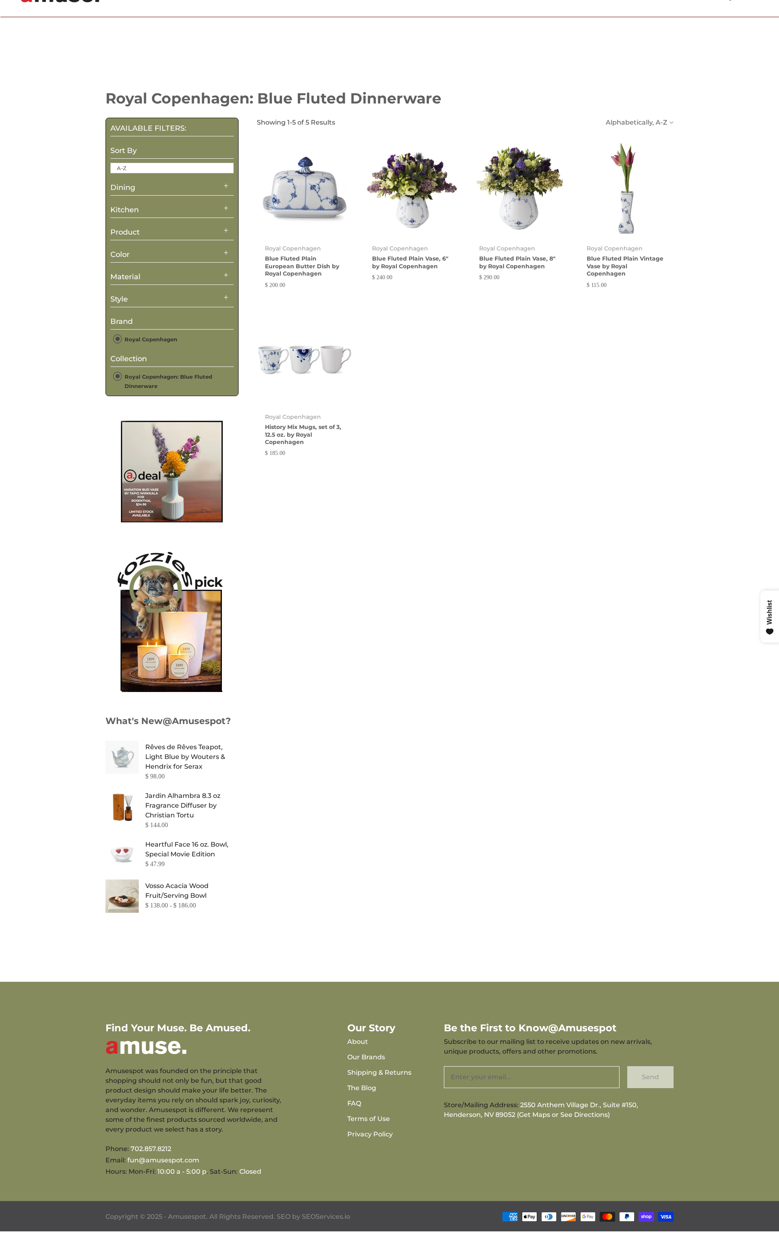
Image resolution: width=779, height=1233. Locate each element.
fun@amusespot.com (163, 1160)
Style (119, 299)
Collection (128, 358)
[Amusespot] (172, 471)
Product (125, 232)
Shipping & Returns (379, 1072)
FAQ (354, 1103)
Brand (121, 321)
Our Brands (366, 1057)
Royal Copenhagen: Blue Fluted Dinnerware (167, 381)
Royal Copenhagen (150, 339)
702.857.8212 (151, 1149)
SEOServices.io (326, 1216)
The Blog (361, 1088)
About (357, 1041)
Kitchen (124, 209)
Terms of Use (368, 1119)
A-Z (122, 168)
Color (119, 254)
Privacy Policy (370, 1134)
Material (125, 276)
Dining (122, 187)
